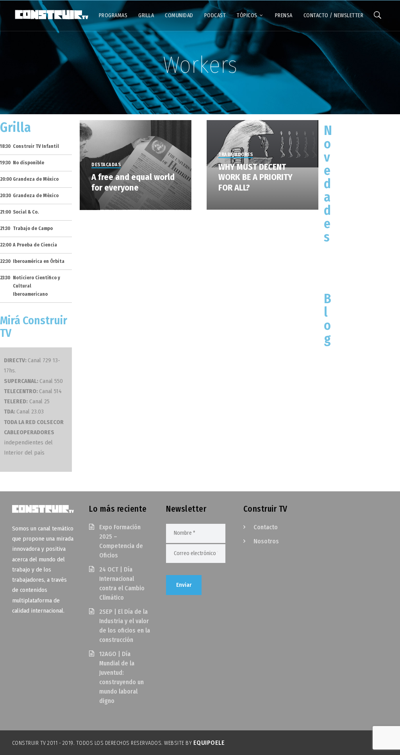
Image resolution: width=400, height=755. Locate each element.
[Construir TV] (51, 14)
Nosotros (266, 541)
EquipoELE (209, 742)
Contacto (266, 527)
